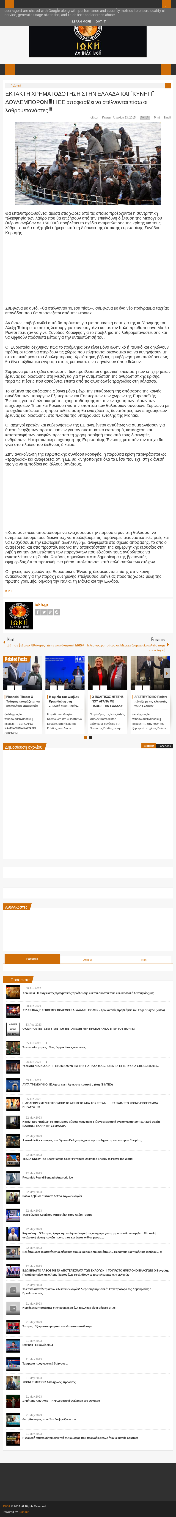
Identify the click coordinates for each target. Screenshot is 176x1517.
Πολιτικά (16, 85)
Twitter (44, 612)
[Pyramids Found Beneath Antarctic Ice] (13, 1178)
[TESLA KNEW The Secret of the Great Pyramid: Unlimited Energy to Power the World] (13, 1160)
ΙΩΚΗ (6, 1506)
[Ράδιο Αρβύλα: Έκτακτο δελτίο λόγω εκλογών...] (13, 1197)
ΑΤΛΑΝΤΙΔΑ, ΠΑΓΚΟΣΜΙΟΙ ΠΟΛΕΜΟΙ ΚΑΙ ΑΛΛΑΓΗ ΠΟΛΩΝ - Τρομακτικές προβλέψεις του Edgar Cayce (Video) (93, 1010)
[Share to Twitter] (30, 677)
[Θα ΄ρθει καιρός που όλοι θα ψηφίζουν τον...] (13, 1420)
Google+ (50, 612)
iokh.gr (94, 117)
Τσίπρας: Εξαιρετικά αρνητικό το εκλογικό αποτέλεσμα (57, 1326)
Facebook (38, 612)
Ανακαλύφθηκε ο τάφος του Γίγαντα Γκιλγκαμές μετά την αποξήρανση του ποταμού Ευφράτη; (82, 1140)
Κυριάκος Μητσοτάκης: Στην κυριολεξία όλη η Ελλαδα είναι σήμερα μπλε (69, 1307)
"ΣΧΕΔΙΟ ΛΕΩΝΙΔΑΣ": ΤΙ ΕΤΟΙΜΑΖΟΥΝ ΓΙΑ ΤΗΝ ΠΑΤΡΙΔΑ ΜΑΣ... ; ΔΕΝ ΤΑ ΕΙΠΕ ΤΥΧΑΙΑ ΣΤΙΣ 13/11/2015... (90, 1066)
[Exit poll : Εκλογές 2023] (13, 1346)
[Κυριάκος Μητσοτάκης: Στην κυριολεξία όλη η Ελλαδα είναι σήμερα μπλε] (13, 1308)
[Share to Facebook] (25, 677)
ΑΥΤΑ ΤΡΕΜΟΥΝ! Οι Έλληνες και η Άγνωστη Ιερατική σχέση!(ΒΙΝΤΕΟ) (67, 1084)
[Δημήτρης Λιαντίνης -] (13, 1401)
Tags (143, 960)
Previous (5, 673)
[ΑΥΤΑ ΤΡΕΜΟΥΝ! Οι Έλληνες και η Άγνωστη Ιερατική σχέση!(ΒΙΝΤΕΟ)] (13, 1085)
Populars (32, 959)
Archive (88, 960)
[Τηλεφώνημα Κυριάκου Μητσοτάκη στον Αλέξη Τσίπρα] (13, 1215)
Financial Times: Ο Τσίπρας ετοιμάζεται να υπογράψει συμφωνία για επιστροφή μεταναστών (23, 706)
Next (167, 673)
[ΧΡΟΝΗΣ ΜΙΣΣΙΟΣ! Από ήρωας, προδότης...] (13, 1383)
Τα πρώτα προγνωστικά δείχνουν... (45, 1363)
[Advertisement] (88, 272)
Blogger (149, 745)
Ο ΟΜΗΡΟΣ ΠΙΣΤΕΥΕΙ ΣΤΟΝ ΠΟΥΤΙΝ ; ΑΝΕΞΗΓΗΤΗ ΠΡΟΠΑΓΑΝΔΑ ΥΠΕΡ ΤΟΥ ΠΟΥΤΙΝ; (78, 1028)
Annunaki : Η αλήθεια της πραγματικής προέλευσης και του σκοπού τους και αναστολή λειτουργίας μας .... (89, 993)
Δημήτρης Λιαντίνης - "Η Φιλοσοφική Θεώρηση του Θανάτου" (61, 1400)
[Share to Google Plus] (36, 677)
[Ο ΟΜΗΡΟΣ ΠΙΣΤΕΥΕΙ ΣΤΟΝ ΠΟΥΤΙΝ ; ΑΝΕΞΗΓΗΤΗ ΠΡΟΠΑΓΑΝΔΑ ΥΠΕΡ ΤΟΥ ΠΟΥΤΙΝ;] (13, 1029)
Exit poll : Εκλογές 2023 (37, 1345)
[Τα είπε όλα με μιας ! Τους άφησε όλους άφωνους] (13, 1048)
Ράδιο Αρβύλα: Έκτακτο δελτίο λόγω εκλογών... (53, 1196)
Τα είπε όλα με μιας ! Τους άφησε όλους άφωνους (53, 1047)
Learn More (81, 21)
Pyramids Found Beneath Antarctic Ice (47, 1177)
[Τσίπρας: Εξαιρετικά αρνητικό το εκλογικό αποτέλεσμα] (13, 1327)
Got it (101, 21)
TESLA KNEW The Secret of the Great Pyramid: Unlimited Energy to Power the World (77, 1159)
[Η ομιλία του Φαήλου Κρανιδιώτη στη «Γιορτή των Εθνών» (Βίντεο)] (65, 673)
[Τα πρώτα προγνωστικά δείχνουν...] (13, 1364)
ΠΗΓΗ (8, 591)
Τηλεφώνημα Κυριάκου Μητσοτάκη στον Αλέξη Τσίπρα (57, 1214)
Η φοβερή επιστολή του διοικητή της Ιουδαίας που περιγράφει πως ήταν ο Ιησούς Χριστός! (80, 1438)
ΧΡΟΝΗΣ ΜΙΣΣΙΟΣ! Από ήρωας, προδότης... (50, 1382)
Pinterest (57, 612)
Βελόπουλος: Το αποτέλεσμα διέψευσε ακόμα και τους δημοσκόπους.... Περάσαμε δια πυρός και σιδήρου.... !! (92, 1252)
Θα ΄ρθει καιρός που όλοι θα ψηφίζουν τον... (50, 1419)
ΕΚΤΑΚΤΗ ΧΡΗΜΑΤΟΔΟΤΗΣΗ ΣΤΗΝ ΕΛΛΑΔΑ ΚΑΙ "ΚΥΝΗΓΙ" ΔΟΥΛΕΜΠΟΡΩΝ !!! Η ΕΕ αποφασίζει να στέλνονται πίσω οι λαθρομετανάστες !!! (79, 101)
